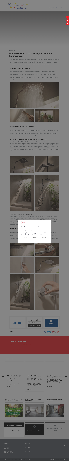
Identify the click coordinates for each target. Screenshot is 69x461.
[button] (67, 17)
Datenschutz (32, 240)
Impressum (37, 240)
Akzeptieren (44, 237)
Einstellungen (34, 237)
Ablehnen (25, 237)
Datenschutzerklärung (24, 234)
